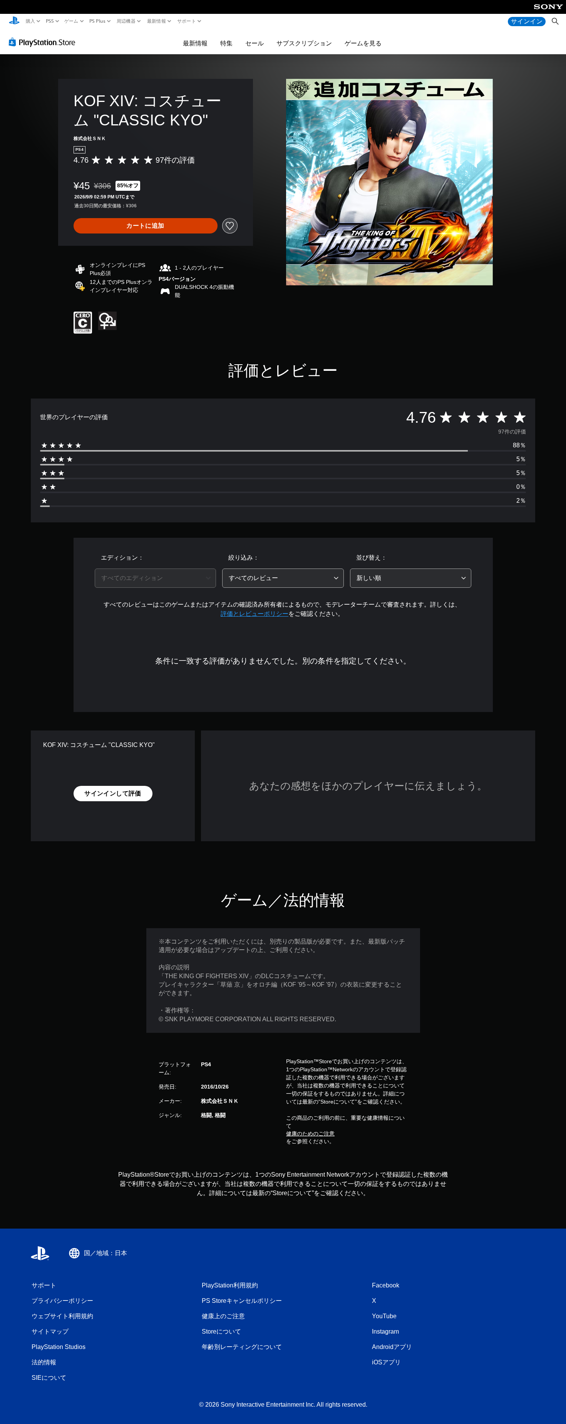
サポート (186, 21)
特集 (226, 43)
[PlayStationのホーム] (14, 21)
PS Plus (97, 21)
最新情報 (156, 21)
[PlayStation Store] (44, 42)
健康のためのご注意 (310, 1134)
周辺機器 (126, 21)
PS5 (49, 21)
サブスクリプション (304, 43)
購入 (30, 21)
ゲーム (71, 21)
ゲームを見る (363, 43)
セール (254, 43)
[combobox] (155, 578)
